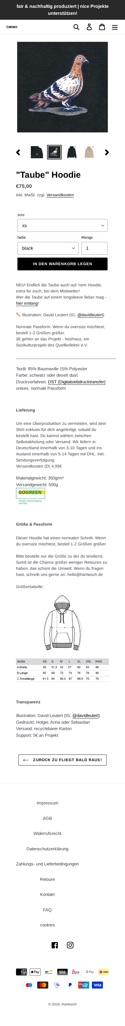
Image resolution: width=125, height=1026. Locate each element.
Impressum (47, 802)
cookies (47, 924)
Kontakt (47, 894)
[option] (37, 152)
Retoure (47, 879)
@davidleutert (90, 314)
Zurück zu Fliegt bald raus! (67, 760)
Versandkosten (60, 195)
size (20, 215)
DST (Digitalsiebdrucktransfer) (77, 381)
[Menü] (114, 27)
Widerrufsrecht (47, 833)
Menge (87, 237)
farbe (21, 237)
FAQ (47, 909)
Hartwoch (69, 1004)
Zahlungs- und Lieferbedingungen (47, 863)
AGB (47, 818)
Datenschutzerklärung (47, 848)
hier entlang (27, 303)
